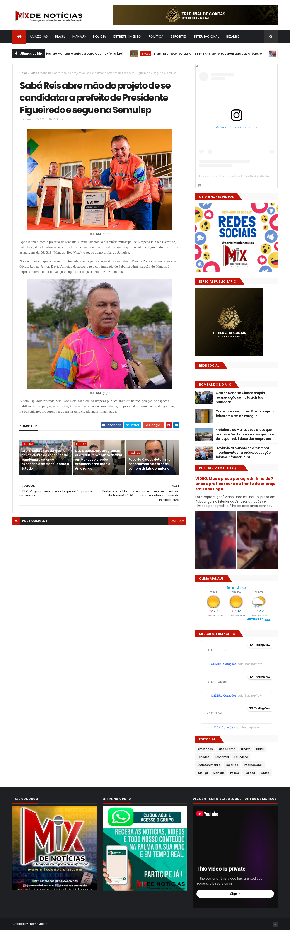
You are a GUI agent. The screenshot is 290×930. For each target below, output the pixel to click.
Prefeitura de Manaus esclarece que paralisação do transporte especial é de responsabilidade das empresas (245, 434)
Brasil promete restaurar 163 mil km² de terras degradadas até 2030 (169, 53)
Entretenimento (127, 36)
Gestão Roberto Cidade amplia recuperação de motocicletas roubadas (240, 397)
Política (156, 36)
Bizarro (233, 36)
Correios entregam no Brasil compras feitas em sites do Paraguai (245, 413)
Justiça (203, 773)
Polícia (99, 36)
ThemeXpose (38, 924)
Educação (241, 757)
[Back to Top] (275, 924)
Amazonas (39, 36)
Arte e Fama (226, 749)
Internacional (206, 36)
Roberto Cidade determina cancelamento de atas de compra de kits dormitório (149, 464)
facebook (177, 521)
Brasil (60, 36)
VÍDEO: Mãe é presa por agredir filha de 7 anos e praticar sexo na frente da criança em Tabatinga (235, 484)
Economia (222, 757)
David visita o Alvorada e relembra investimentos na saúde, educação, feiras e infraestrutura (243, 452)
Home (23, 73)
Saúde (265, 773)
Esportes (179, 36)
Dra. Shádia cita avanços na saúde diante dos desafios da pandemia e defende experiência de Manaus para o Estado (45, 459)
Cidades (203, 757)
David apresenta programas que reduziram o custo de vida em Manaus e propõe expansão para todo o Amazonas (98, 459)
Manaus (79, 36)
